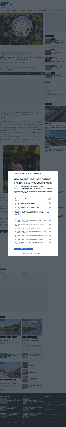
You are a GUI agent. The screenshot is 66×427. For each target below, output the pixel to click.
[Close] (55, 174)
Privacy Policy (40, 253)
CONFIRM (23, 248)
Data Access (33, 253)
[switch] (49, 199)
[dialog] (33, 213)
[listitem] (33, 196)
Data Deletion (25, 253)
